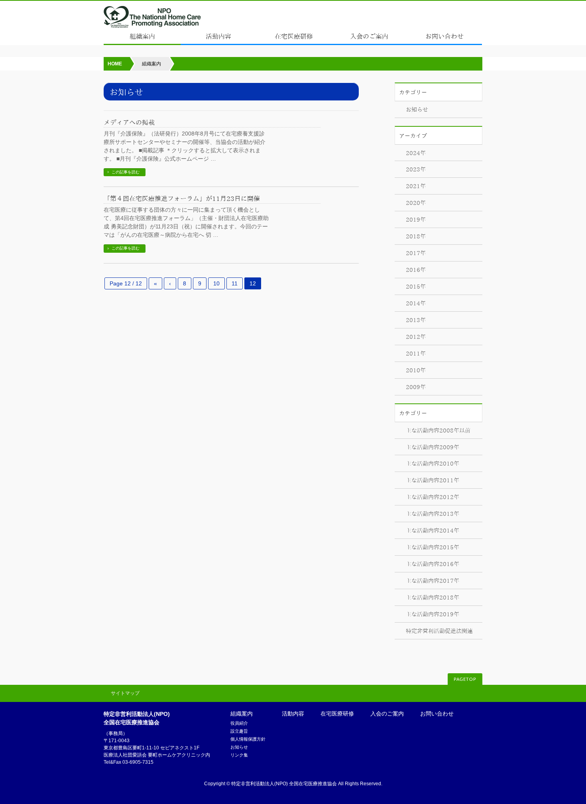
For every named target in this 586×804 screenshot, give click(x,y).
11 (235, 283)
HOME (115, 64)
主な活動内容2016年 (432, 564)
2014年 (416, 303)
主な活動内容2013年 (432, 514)
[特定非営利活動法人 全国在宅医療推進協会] (153, 19)
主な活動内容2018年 (432, 597)
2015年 (416, 286)
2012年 (416, 337)
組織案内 (241, 714)
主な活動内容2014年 (432, 530)
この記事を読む (126, 172)
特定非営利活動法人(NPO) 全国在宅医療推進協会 (284, 783)
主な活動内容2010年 (432, 463)
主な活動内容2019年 (432, 614)
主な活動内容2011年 (432, 480)
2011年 (416, 353)
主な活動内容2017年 (432, 581)
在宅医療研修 (337, 714)
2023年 (416, 169)
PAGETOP (465, 679)
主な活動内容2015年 (432, 547)
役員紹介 (239, 723)
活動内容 (293, 714)
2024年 (416, 153)
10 (216, 283)
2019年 (416, 219)
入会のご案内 (387, 714)
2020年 (416, 203)
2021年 (416, 186)
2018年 (416, 236)
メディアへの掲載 (129, 122)
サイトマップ (125, 693)
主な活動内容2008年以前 (438, 430)
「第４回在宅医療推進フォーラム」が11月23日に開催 (185, 198)
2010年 (416, 370)
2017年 (416, 253)
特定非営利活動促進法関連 (439, 631)
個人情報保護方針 (247, 739)
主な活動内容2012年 (432, 497)
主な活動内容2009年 (432, 447)
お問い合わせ (437, 714)
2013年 (416, 320)
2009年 (416, 387)
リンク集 (239, 755)
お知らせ (417, 109)
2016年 (416, 270)
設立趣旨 (239, 731)
